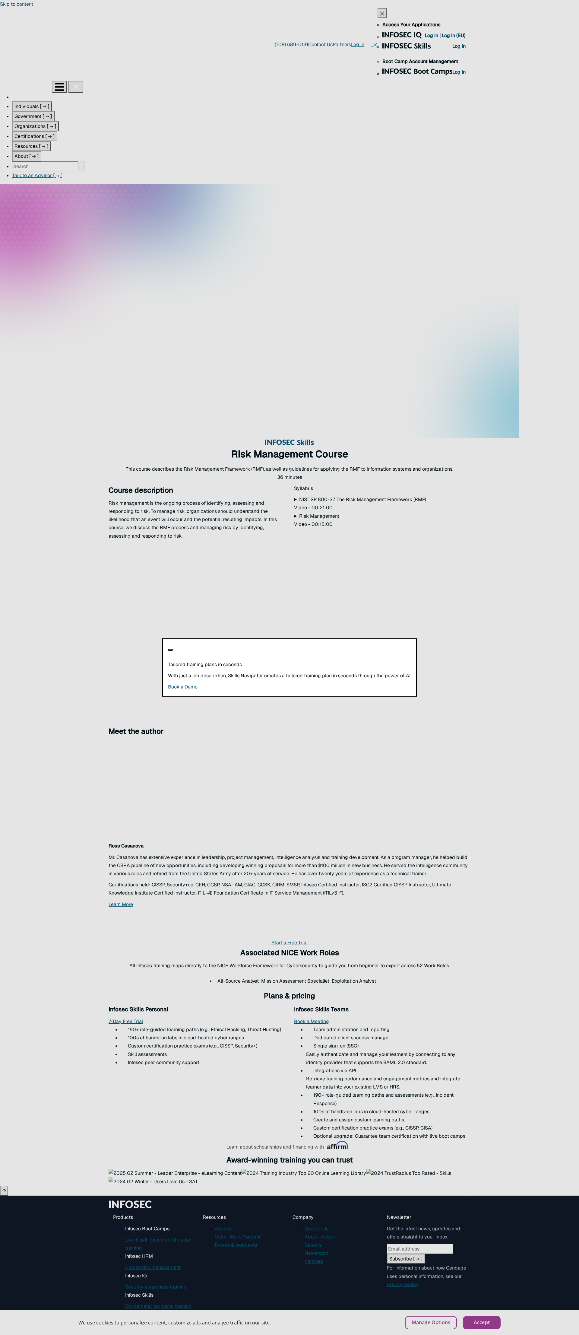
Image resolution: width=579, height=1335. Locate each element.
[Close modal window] (170, 650)
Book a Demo (219, 687)
